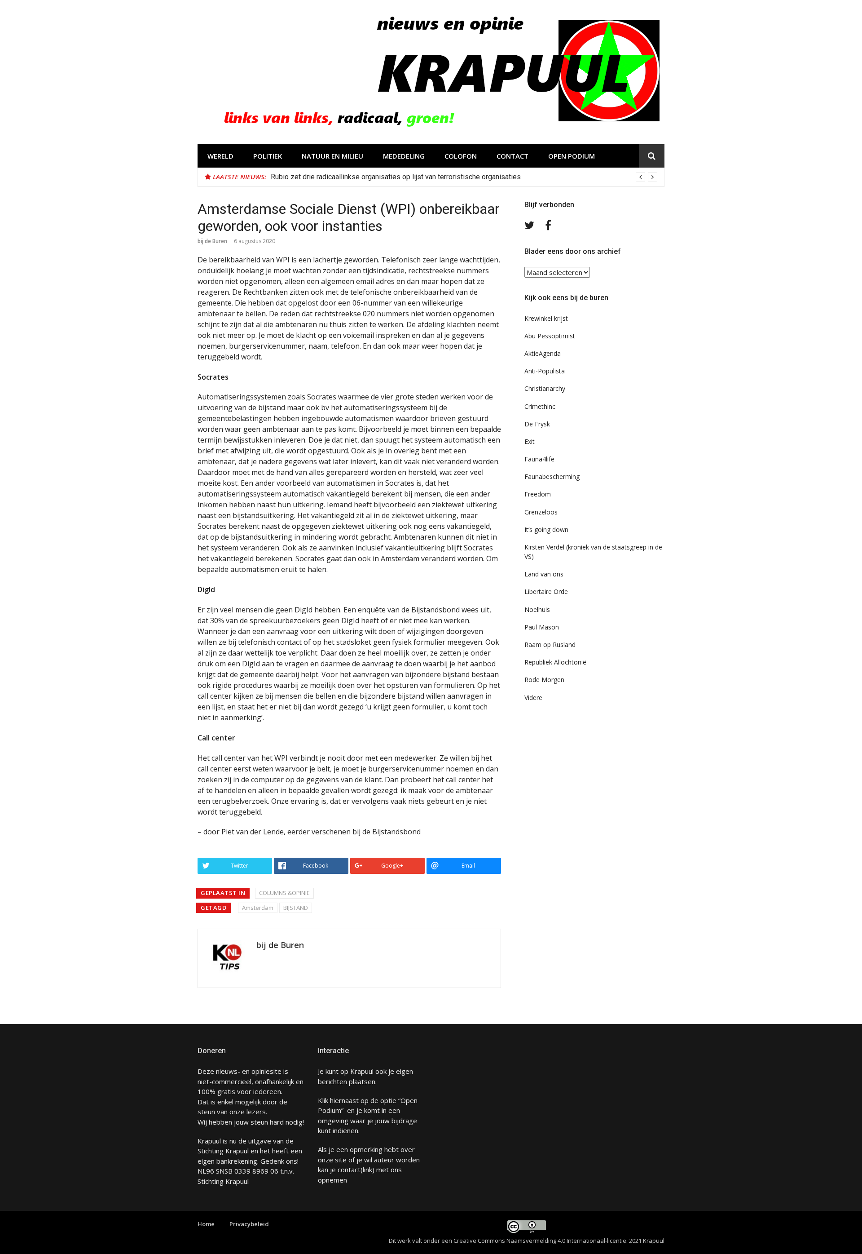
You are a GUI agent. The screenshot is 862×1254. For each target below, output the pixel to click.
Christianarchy (544, 388)
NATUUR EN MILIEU (332, 155)
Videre (533, 697)
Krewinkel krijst (546, 318)
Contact (512, 155)
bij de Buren (212, 241)
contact (349, 1169)
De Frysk (537, 424)
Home (206, 1224)
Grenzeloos (541, 512)
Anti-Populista (544, 371)
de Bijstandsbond (391, 832)
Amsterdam (257, 908)
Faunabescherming (552, 476)
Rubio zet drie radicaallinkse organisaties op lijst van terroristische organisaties (396, 177)
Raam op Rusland (550, 644)
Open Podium (571, 155)
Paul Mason (541, 627)
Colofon (460, 155)
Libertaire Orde (546, 591)
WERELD (220, 155)
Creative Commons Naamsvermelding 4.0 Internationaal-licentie (539, 1240)
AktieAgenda (542, 353)
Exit (529, 441)
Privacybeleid (249, 1224)
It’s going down (546, 529)
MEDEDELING (404, 155)
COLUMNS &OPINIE (284, 893)
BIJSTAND (295, 908)
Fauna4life (539, 459)
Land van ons (543, 574)
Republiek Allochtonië (555, 662)
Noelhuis (537, 609)
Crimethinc (539, 406)
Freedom (537, 494)
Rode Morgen (544, 679)
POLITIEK (267, 155)
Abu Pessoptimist (549, 336)
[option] (464, 177)
